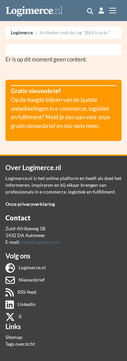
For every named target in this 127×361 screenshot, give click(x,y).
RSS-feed (26, 292)
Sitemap (13, 337)
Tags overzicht (20, 344)
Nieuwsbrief (31, 280)
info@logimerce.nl (40, 242)
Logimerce (22, 32)
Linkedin (26, 304)
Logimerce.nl (32, 267)
